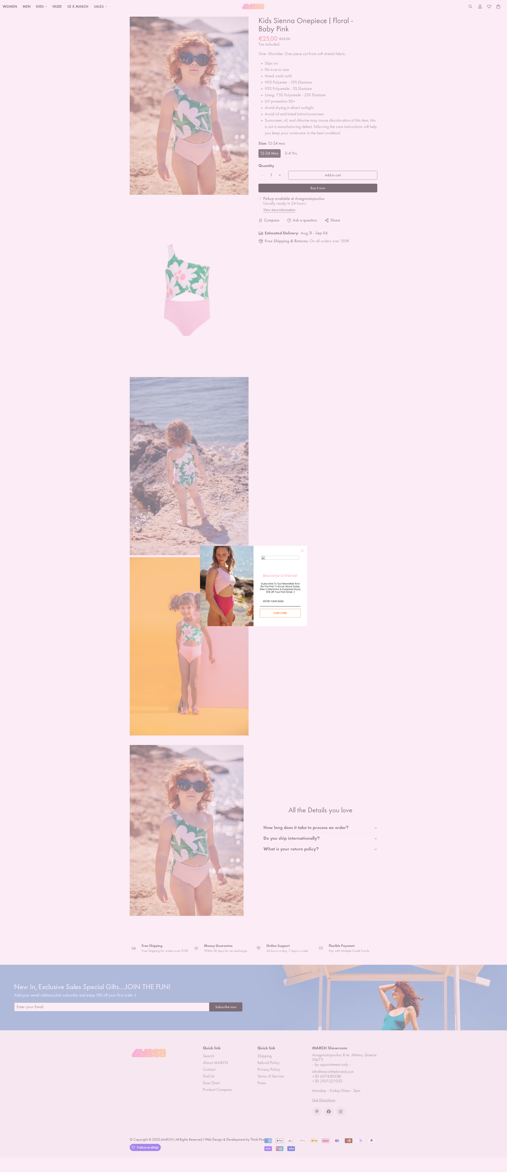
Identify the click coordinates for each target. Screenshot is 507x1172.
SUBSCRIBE (280, 613)
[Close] (302, 550)
